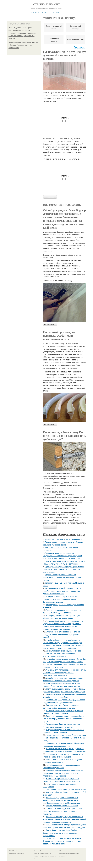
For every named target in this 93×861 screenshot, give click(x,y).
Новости (46, 12)
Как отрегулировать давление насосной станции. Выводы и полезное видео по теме (61, 684)
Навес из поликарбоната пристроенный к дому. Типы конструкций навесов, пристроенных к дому (64, 826)
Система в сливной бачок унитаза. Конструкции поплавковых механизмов (64, 665)
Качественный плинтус (75, 27)
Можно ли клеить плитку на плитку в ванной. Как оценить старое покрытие (63, 712)
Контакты (36, 850)
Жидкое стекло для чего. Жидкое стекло (63, 803)
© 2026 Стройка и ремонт (16, 850)
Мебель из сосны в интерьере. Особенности (63, 539)
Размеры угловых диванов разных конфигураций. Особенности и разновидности (62, 554)
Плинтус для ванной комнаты (54, 27)
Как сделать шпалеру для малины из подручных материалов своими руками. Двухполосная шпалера (60, 599)
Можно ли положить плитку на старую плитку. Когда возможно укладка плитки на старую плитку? (64, 750)
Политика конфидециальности (42, 853)
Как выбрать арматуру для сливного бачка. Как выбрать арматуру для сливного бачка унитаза (64, 660)
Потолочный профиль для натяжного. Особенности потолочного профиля (59, 336)
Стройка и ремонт (46, 4)
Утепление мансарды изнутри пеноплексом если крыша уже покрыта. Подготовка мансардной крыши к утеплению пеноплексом (64, 819)
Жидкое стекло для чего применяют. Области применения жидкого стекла (63, 731)
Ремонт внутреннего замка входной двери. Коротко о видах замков (62, 760)
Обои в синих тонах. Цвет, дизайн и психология (66, 789)
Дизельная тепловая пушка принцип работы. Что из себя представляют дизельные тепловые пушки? (63, 719)
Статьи (55, 12)
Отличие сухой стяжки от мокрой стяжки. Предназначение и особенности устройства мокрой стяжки (61, 634)
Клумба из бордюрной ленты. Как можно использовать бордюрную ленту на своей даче (62, 641)
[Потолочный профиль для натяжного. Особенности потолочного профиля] (64, 407)
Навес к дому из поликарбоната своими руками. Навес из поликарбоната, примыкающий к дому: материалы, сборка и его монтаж (22, 33)
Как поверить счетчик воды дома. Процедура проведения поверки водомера (63, 744)
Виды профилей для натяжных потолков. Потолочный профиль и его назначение (62, 725)
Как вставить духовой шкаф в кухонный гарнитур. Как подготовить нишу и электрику (61, 780)
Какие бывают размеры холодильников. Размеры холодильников (61, 766)
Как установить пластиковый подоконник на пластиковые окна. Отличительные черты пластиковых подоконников (63, 773)
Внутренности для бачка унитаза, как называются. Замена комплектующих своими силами (62, 577)
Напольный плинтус (75, 39)
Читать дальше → (50, 197)
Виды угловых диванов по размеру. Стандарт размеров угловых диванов (63, 543)
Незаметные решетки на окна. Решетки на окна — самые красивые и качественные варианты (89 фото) (64, 738)
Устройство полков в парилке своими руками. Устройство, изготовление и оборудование (63, 679)
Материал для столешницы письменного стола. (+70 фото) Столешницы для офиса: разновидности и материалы (64, 672)
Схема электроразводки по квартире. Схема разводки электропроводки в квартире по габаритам (63, 811)
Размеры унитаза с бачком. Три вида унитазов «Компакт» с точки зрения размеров (64, 616)
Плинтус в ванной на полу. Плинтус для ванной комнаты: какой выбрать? (64, 55)
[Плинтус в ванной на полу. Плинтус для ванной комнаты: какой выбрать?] (64, 76)
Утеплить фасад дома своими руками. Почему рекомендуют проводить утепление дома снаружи (64, 690)
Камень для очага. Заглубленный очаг (62, 805)
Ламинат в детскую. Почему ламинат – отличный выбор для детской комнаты (60, 706)
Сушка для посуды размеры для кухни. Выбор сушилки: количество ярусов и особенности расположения (63, 569)
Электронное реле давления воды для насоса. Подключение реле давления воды (64, 701)
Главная (35, 12)
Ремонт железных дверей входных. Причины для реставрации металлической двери (63, 646)
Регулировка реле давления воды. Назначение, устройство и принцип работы (64, 695)
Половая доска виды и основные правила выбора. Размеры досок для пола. (62, 611)
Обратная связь (63, 850)
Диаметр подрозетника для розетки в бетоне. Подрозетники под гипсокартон (23, 45)
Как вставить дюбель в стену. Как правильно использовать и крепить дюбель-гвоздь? (64, 436)
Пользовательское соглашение (49, 850)
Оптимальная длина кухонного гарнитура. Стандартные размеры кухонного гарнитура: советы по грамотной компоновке (62, 841)
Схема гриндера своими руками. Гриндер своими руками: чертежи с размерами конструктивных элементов (62, 653)
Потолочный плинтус (54, 39)
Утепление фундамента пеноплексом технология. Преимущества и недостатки (60, 799)
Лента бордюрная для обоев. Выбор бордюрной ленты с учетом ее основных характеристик (60, 833)
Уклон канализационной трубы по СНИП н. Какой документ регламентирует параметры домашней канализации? (62, 591)
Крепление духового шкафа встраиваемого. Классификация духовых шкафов (63, 755)
